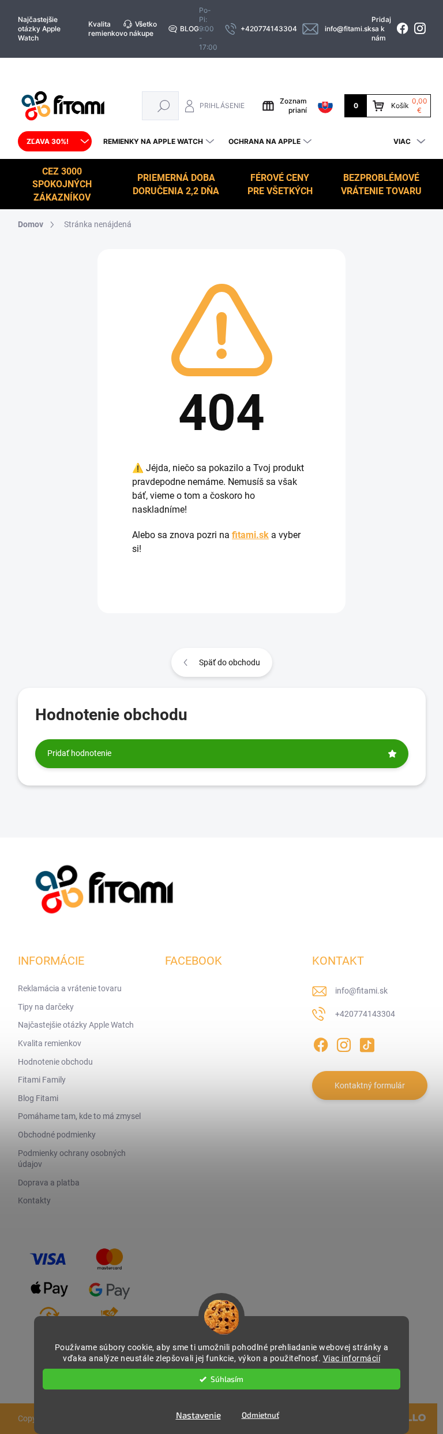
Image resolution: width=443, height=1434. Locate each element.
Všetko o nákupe (140, 29)
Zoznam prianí (293, 105)
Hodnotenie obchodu (55, 1061)
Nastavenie (198, 1415)
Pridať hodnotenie (79, 753)
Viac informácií (352, 1358)
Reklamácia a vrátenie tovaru (70, 988)
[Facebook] (320, 1042)
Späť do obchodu (229, 662)
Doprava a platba (49, 1182)
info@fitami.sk (361, 990)
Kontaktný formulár (370, 1085)
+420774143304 (365, 1013)
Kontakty (34, 1200)
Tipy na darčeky (46, 1006)
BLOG (189, 28)
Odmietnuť (260, 1415)
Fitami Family (42, 1079)
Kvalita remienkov (105, 29)
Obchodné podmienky (57, 1134)
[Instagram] (343, 1042)
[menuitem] (55, 141)
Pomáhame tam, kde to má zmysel (79, 1116)
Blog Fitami (38, 1098)
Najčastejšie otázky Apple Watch (39, 28)
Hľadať (164, 105)
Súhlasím (227, 1379)
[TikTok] (367, 1042)
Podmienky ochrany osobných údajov (72, 1158)
